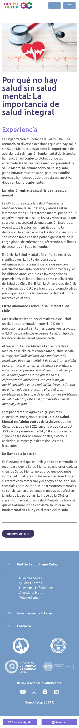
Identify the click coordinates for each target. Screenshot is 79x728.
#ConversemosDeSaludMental (40, 683)
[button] (69, 5)
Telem (23, 597)
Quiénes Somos (30, 583)
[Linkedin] (56, 692)
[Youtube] (23, 692)
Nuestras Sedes (30, 578)
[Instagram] (34, 692)
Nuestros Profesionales (36, 588)
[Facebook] (45, 692)
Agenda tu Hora (31, 592)
